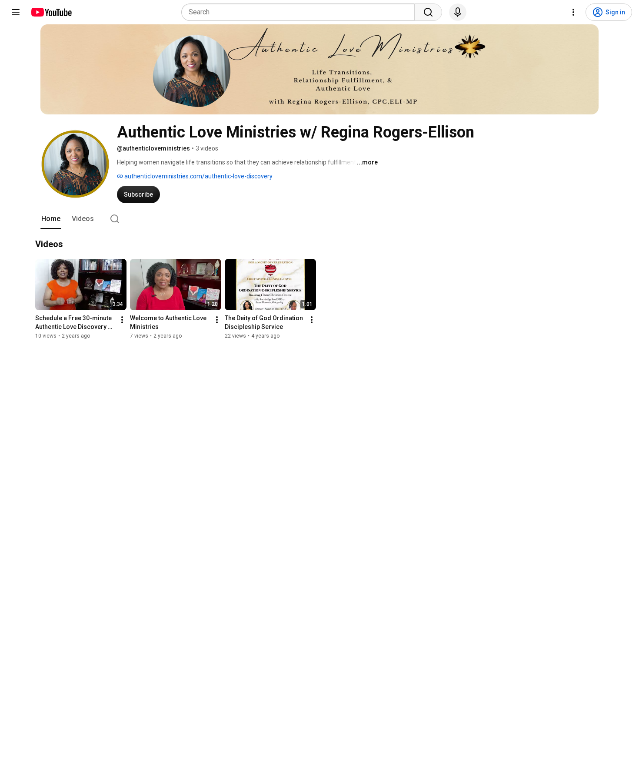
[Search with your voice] (457, 12)
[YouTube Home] (51, 12)
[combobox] (301, 12)
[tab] (50, 218)
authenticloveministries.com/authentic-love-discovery (198, 176)
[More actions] (122, 319)
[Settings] (573, 12)
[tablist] (319, 218)
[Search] (428, 12)
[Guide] (15, 12)
